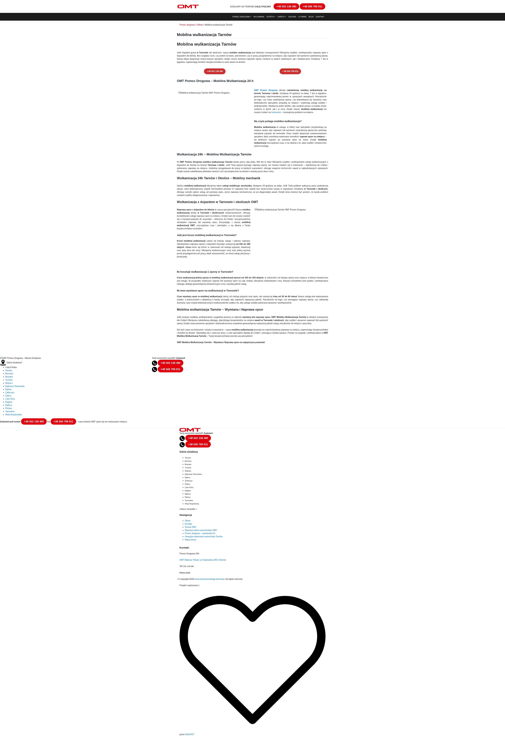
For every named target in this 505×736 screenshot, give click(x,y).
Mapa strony (190, 540)
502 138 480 (188, 566)
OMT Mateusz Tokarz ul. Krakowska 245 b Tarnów (203, 560)
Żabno (8, 396)
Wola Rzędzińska (13, 414)
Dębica (8, 405)
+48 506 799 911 (312, 6)
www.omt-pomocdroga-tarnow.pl (209, 579)
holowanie (276, 112)
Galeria (292, 17)
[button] (215, 71)
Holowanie (258, 17)
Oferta (270, 17)
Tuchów (9, 380)
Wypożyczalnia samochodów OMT (201, 530)
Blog (311, 17)
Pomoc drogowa (241, 17)
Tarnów (8, 370)
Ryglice (8, 402)
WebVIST (189, 734)
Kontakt (320, 17)
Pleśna (8, 408)
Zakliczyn (9, 392)
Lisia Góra (10, 399)
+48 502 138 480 (286, 6)
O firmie (302, 17)
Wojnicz (9, 383)
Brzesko (9, 377)
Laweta (281, 17)
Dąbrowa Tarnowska (14, 386)
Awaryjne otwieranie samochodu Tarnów (204, 536)
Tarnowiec (10, 411)
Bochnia (9, 373)
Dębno (8, 389)
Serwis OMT (190, 527)
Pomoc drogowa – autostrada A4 (200, 533)
